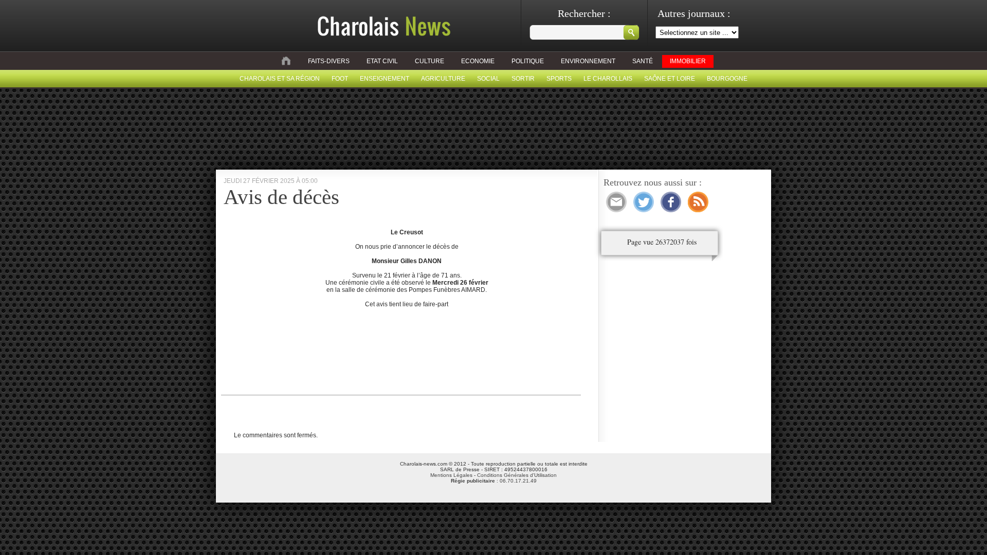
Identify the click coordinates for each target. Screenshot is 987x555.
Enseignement (384, 78)
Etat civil (382, 61)
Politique (527, 61)
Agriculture (443, 78)
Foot (340, 78)
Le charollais (607, 78)
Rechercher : (584, 13)
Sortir (523, 78)
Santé (642, 61)
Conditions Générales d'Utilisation (517, 475)
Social (488, 78)
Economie (478, 61)
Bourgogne (727, 78)
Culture (429, 61)
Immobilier (688, 61)
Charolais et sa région (280, 78)
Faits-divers (329, 61)
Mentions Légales (451, 475)
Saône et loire (669, 78)
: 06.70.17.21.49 (494, 481)
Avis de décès (281, 197)
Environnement (588, 61)
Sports (559, 78)
